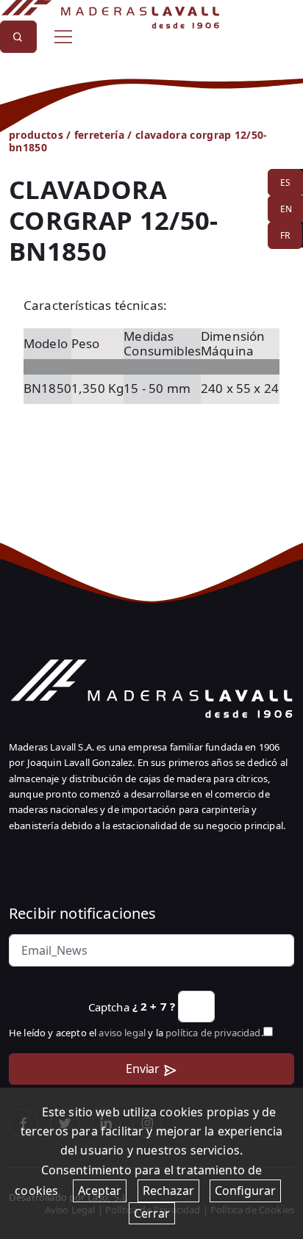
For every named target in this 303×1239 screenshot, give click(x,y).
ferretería (99, 135)
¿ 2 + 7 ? (153, 1006)
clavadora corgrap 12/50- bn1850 (138, 141)
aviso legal (122, 1032)
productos (36, 135)
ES (285, 182)
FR (285, 235)
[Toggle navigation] (63, 36)
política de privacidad (213, 1032)
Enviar (143, 1069)
